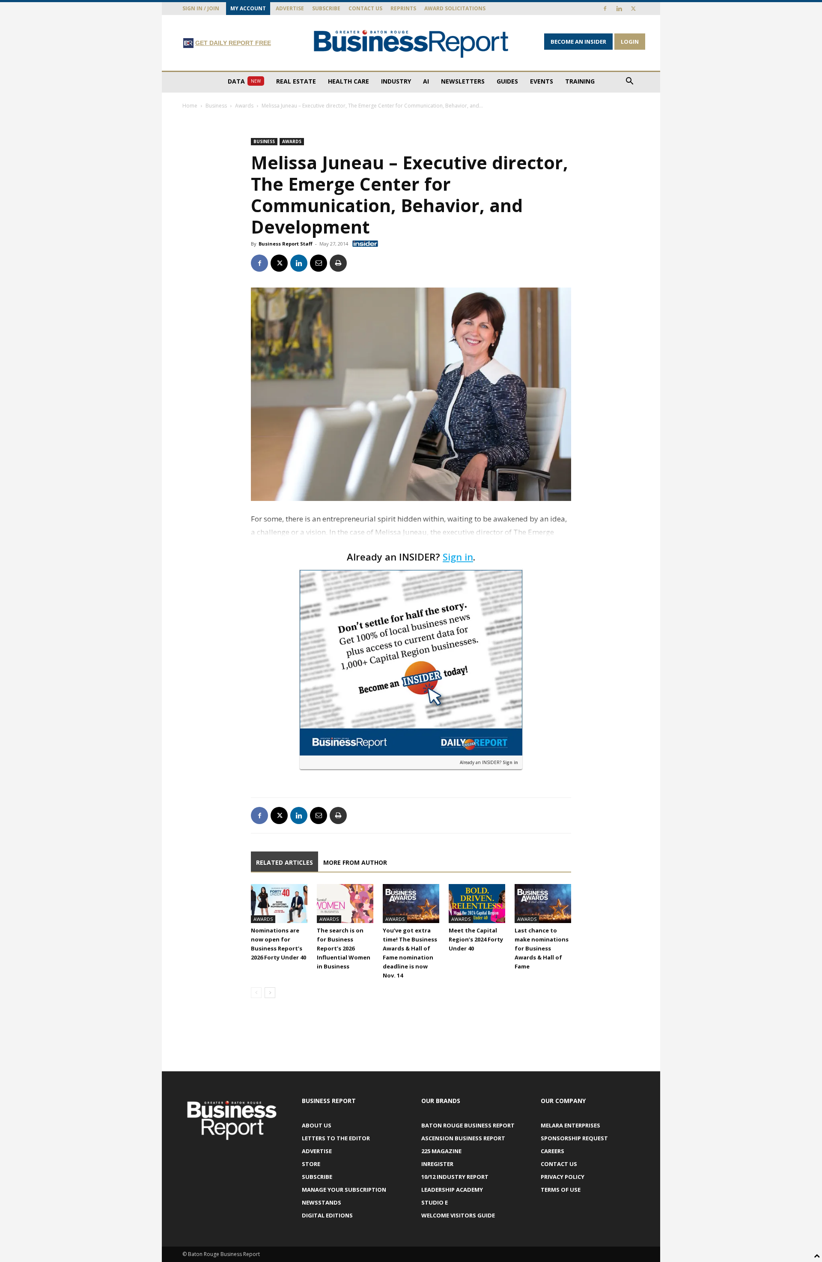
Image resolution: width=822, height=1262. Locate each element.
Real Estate (296, 81)
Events (541, 81)
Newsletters (463, 81)
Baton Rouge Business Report (468, 1125)
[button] (629, 82)
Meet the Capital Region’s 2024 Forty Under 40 (476, 939)
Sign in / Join (200, 8)
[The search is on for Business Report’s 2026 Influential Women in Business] (345, 903)
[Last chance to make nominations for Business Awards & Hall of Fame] (543, 903)
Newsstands (321, 1202)
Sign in (458, 556)
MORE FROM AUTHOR (355, 862)
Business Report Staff (286, 243)
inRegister (437, 1164)
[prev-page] (256, 992)
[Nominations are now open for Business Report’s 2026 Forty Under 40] (279, 903)
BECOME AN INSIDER (578, 41)
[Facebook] (605, 8)
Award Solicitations (454, 8)
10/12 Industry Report (454, 1177)
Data (244, 81)
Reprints (403, 8)
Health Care (348, 81)
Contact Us (365, 8)
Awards (244, 105)
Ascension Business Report (463, 1138)
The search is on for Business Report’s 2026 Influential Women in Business (343, 948)
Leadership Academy (452, 1189)
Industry (396, 81)
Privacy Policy (562, 1177)
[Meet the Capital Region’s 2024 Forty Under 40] (477, 903)
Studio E (434, 1202)
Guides (507, 81)
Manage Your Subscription (344, 1189)
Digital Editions (327, 1215)
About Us (316, 1125)
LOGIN (630, 41)
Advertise (290, 8)
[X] (633, 8)
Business (216, 105)
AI (426, 81)
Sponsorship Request (574, 1138)
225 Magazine (441, 1151)
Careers (552, 1151)
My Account (248, 8)
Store (311, 1164)
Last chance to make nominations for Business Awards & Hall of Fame (542, 948)
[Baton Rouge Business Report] (411, 43)
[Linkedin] (619, 8)
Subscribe (326, 8)
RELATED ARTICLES (284, 862)
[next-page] (270, 992)
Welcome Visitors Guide (458, 1215)
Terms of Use (561, 1189)
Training (580, 81)
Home (189, 105)
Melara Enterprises (570, 1125)
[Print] (338, 263)
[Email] (318, 263)
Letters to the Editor (336, 1138)
